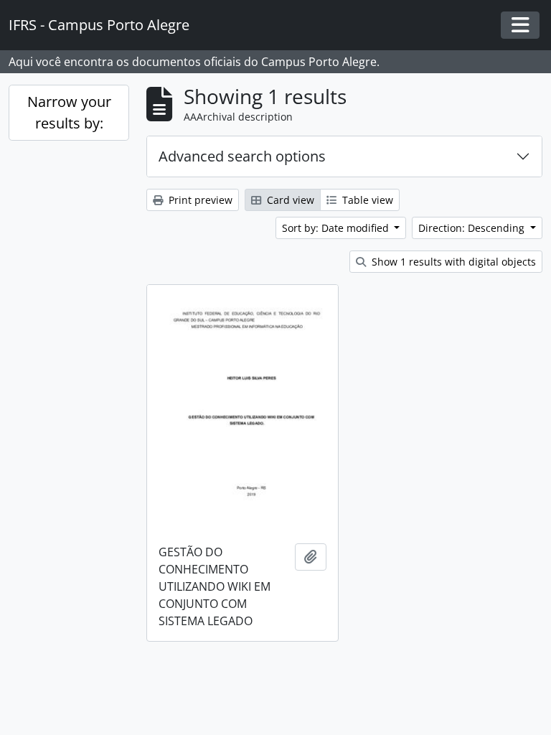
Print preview (199, 200)
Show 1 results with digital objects (452, 261)
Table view (366, 200)
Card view (289, 200)
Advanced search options (242, 156)
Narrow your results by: (69, 112)
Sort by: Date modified (337, 228)
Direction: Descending (472, 228)
